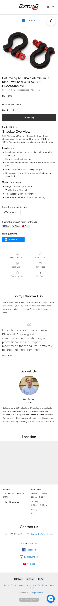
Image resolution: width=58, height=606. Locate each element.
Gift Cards (40, 276)
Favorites (40, 267)
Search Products (17, 257)
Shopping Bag (17, 276)
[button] (11, 212)
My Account (40, 257)
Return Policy (48, 585)
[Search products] (51, 21)
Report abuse (37, 592)
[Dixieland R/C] (29, 7)
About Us (30, 588)
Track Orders (17, 267)
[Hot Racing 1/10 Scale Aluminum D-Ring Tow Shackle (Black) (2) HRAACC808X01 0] (29, 50)
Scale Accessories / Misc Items (26, 90)
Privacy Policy (10, 585)
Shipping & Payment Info (29, 585)
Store (5, 90)
